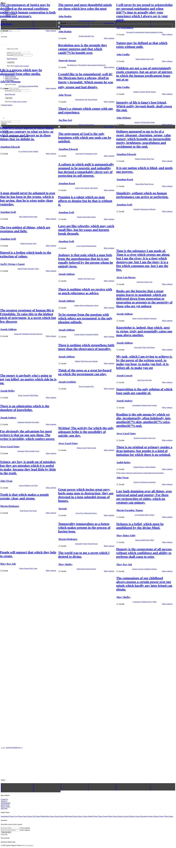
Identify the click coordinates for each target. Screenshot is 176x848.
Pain (85, 279)
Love (89, 21)
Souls (95, 154)
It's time (160, 32)
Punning (79, 217)
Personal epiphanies (151, 32)
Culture (77, 188)
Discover (39, 334)
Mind (146, 515)
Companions (137, 602)
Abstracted (30, 86)
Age (85, 125)
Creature (151, 515)
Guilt (151, 59)
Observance (88, 361)
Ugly (85, 99)
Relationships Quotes (47, 816)
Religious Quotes (134, 816)
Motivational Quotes (71, 816)
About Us (4, 801)
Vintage (81, 125)
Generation (153, 318)
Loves (93, 279)
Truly (148, 347)
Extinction (31, 269)
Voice (150, 438)
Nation (137, 184)
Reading (136, 438)
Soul (152, 159)
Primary (141, 467)
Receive (82, 305)
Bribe (89, 448)
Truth (36, 485)
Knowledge (138, 347)
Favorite (5, 30)
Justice (19, 28)
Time (138, 282)
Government (87, 386)
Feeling (24, 269)
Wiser (35, 217)
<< (2, 747)
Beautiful (88, 36)
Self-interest (94, 188)
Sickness (138, 540)
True (92, 36)
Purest (80, 21)
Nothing (77, 305)
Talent (85, 217)
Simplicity (137, 209)
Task (138, 380)
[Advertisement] (15, 49)
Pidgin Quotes (112, 816)
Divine (148, 540)
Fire (151, 282)
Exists (148, 59)
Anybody (26, 395)
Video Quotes (168, 816)
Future (85, 544)
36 (10, 747)
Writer (27, 451)
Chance (136, 482)
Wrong (31, 217)
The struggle (82, 65)
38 (13, 747)
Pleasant (143, 159)
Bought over (101, 65)
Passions (82, 334)
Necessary (36, 28)
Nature (138, 59)
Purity (149, 159)
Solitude (95, 334)
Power (143, 380)
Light (34, 243)
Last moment (151, 482)
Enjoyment (79, 154)
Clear (30, 511)
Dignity (95, 99)
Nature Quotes (103, 816)
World (79, 569)
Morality (95, 361)
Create (35, 568)
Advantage (20, 451)
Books (135, 318)
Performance (144, 209)
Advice (96, 305)
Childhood (144, 602)
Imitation (153, 467)
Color (93, 21)
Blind (142, 184)
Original (136, 467)
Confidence (147, 569)
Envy (82, 513)
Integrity (137, 122)
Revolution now (72, 65)
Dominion (141, 515)
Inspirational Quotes (7, 816)
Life (19, 86)
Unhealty (87, 188)
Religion (144, 405)
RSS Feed (4, 808)
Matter (36, 395)
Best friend (146, 122)
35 (8, 747)
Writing (79, 448)
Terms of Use (5, 805)
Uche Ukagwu (28, 845)
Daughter (28, 422)
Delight (35, 151)
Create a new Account (21, 66)
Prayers (151, 184)
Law (136, 515)
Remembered (79, 99)
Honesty (135, 569)
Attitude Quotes (93, 816)
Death (153, 122)
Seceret (83, 569)
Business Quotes (123, 816)
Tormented (89, 334)
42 (20, 747)
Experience (90, 125)
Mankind (146, 318)
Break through (91, 246)
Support (26, 568)
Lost (140, 482)
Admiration (21, 422)
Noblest (22, 243)
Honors (94, 513)
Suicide (93, 448)
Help (31, 568)
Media (36, 86)
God (84, 154)
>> (22, 747)
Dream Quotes (59, 816)
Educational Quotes (146, 816)
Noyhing (81, 36)
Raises (153, 347)
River (142, 282)
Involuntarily (144, 438)
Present (144, 482)
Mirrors (148, 92)
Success (140, 569)
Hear (146, 380)
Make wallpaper (51, 30)
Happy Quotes (82, 816)
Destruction (88, 513)
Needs (146, 184)
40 (16, 747)
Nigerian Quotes (158, 816)
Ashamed (25, 217)
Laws (78, 246)
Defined (143, 59)
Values (37, 269)
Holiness (138, 159)
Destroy (146, 282)
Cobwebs (83, 246)
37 (11, 747)
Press (80, 386)
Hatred (24, 151)
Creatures (142, 92)
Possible (29, 28)
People (26, 511)
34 (7, 747)
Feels (88, 279)
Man (20, 217)
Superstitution (136, 405)
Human (24, 28)
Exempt (76, 334)
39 (15, 747)
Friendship (25, 334)
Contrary (30, 151)
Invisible (32, 451)
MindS (84, 21)
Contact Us (4, 799)
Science (21, 485)
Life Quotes (36, 816)
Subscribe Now (6, 832)
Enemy (20, 395)
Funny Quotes (27, 816)
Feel (150, 380)
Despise (93, 217)
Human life (17, 334)
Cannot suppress (91, 65)
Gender (147, 467)
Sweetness (29, 243)
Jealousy (80, 279)
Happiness (89, 154)
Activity (84, 448)
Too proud (129, 32)
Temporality (79, 544)
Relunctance (90, 305)
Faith (82, 361)
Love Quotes (18, 816)
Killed (32, 395)
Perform (154, 569)
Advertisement (5, 803)
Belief (143, 540)
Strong (90, 99)
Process (23, 86)
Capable (154, 405)
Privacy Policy (5, 806)
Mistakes (27, 485)
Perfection (152, 209)
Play (92, 386)
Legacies (140, 318)
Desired (88, 569)
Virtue (144, 347)
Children (136, 92)
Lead (32, 485)
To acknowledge (138, 32)
